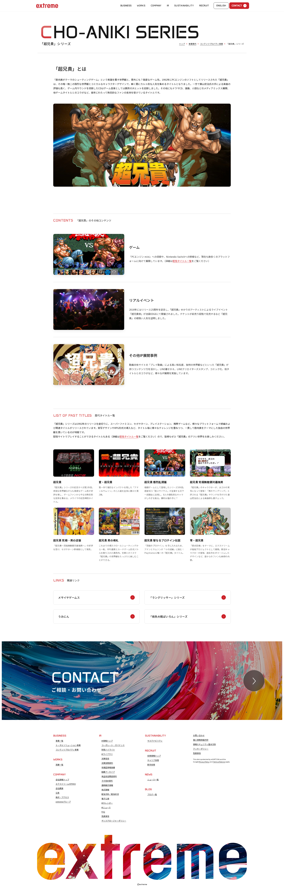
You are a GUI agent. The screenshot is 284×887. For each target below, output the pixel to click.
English (221, 5)
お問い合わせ (199, 735)
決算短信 (105, 758)
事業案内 (192, 43)
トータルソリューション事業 (68, 745)
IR (168, 5)
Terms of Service (219, 762)
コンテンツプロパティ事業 (211, 43)
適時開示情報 (107, 785)
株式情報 (105, 790)
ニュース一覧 (153, 779)
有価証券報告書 (108, 767)
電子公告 (105, 798)
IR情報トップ (107, 741)
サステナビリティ (155, 741)
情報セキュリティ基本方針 (204, 744)
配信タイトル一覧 (182, 261)
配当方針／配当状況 (110, 794)
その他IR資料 (107, 781)
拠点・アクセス (62, 797)
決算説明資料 (107, 763)
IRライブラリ (107, 754)
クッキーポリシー (200, 749)
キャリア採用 (153, 760)
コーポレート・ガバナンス (113, 745)
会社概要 (59, 788)
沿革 (57, 793)
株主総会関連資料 (109, 776)
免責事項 (105, 816)
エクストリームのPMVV (66, 784)
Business (125, 5)
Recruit (204, 5)
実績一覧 (59, 765)
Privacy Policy (204, 762)
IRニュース (106, 807)
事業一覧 (59, 741)
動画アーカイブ (108, 772)
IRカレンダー (107, 803)
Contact (237, 5)
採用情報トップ (154, 756)
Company (156, 5)
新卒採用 (151, 765)
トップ (182, 43)
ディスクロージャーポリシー (113, 821)
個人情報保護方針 (200, 740)
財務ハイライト (108, 750)
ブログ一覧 (152, 794)
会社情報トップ (62, 779)
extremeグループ (63, 802)
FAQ (103, 812)
